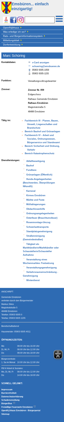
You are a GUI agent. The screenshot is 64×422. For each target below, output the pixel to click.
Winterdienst (33, 280)
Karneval (30, 191)
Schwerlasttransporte (37, 227)
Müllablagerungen (35, 204)
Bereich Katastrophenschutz (39, 153)
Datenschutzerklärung (12, 396)
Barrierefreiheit (8, 393)
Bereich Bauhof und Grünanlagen (42, 131)
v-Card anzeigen (40, 62)
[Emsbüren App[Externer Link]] (6, 20)
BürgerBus (7, 403)
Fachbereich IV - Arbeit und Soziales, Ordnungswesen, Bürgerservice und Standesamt (42, 139)
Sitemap (5, 414)
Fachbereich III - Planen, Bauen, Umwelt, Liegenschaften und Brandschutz (42, 124)
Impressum (6, 389)
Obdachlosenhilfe (35, 209)
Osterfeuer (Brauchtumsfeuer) (41, 218)
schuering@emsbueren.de (46, 66)
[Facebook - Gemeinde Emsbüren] (13, 20)
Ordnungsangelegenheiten (40, 213)
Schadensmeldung (10, 400)
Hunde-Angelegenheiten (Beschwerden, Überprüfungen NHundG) (39, 183)
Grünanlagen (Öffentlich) (39, 175)
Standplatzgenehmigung (39, 231)
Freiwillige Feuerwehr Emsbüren (17, 407)
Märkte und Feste (35, 200)
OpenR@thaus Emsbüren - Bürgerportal (20, 410)
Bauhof (30, 165)
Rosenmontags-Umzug (38, 222)
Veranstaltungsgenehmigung (41, 267)
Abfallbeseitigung (35, 161)
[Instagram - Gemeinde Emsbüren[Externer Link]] (20, 20)
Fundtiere (31, 170)
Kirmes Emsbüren (35, 195)
